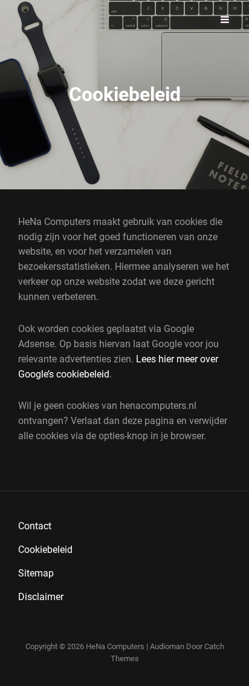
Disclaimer (40, 597)
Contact (34, 526)
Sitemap (36, 573)
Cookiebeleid (45, 549)
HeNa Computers (115, 646)
